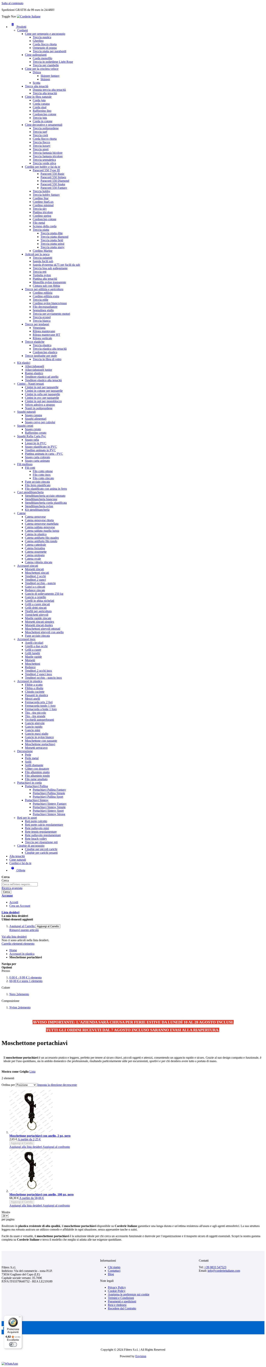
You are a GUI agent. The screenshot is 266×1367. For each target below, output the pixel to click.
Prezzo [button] (6, 971)
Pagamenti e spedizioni (122, 1301)
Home (13, 950)
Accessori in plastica (21, 953)
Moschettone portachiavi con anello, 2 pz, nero (39, 1135)
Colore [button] (6, 987)
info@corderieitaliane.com (224, 1270)
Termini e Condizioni (121, 1298)
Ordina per (8, 1084)
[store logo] (29, 16)
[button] (26, 1146)
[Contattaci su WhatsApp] (10, 1363)
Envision (140, 1356)
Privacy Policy (117, 1287)
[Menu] (19, 1317)
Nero (19, 994)
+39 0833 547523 (215, 1267)
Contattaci (114, 1270)
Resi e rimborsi (117, 1305)
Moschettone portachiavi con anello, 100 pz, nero (41, 1194)
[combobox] (20, 884)
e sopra (25, 981)
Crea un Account (19, 905)
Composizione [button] (10, 1000)
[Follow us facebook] (3, 1328)
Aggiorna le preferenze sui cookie (128, 1294)
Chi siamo (114, 1267)
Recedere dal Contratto (122, 1308)
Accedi (13, 902)
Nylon (20, 1007)
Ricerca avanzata (12, 888)
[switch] (13, 1344)
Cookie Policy (116, 1291)
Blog (111, 1274)
